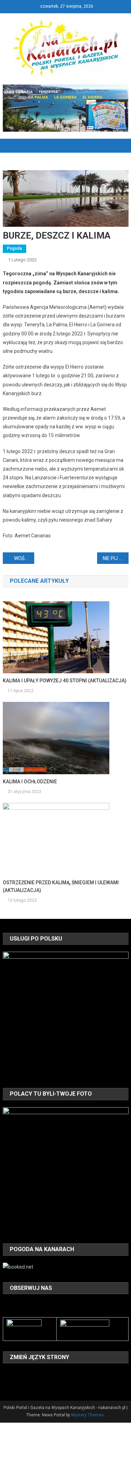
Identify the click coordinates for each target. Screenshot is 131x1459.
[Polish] (7, 1383)
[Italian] (52, 1373)
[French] (34, 1373)
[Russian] (16, 1383)
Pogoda (14, 248)
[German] (43, 1373)
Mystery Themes (87, 1415)
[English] (25, 1373)
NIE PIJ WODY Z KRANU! (116, 558)
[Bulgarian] (7, 1373)
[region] (66, 1014)
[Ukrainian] (34, 1383)
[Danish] (16, 1373)
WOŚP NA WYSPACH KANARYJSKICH (24, 558)
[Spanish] (25, 1383)
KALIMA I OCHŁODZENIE (30, 781)
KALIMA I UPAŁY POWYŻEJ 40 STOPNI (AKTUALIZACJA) (64, 680)
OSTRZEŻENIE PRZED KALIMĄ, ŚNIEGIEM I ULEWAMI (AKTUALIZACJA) (61, 886)
